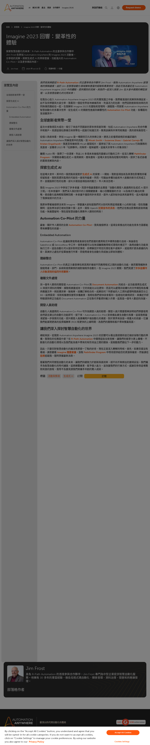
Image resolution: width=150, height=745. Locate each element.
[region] (75, 736)
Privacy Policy (36, 741)
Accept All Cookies (123, 732)
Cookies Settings (122, 741)
